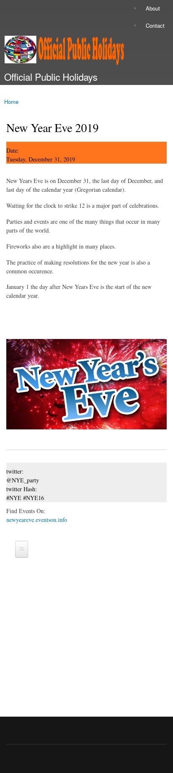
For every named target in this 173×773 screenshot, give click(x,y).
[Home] (62, 52)
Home (11, 102)
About (153, 8)
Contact (155, 25)
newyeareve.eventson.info (36, 520)
